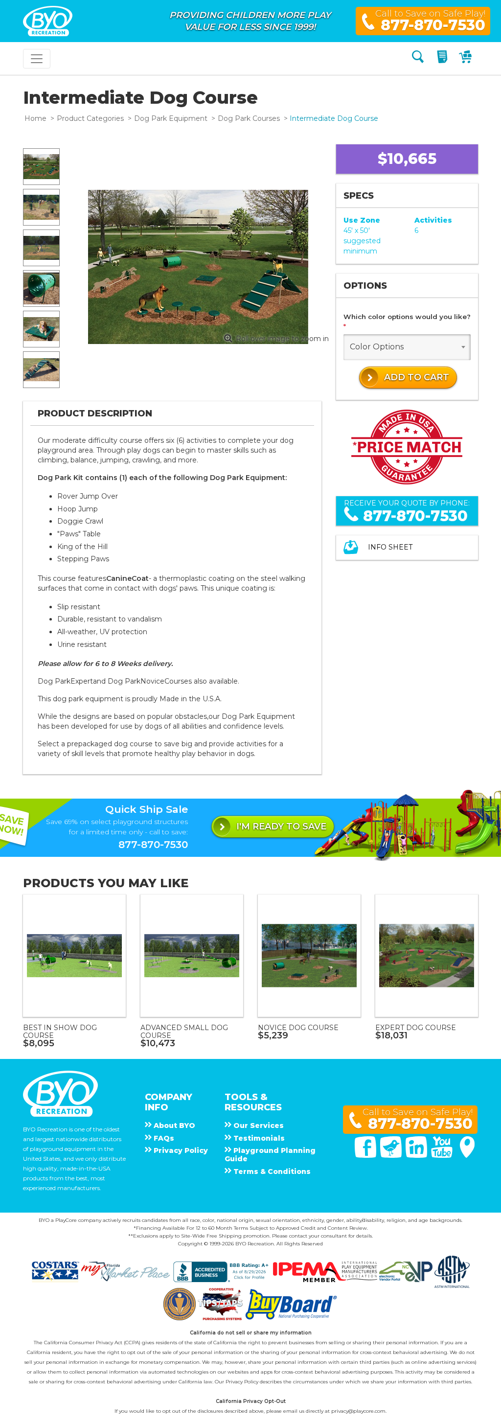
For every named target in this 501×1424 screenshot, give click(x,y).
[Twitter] (392, 1155)
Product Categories (90, 118)
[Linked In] (417, 1155)
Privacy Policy (242, 1381)
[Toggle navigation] (36, 59)
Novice (152, 681)
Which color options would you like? (407, 321)
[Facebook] (366, 1155)
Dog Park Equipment (170, 118)
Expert (81, 681)
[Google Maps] (467, 1155)
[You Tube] (443, 1155)
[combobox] (407, 347)
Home (35, 118)
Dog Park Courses (249, 118)
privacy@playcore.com (358, 1411)
